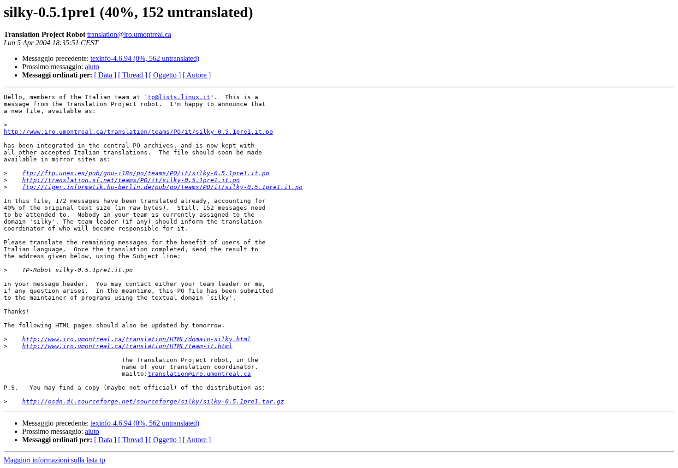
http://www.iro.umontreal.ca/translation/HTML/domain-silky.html (136, 339)
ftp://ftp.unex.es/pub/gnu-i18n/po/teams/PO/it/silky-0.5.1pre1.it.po (145, 173)
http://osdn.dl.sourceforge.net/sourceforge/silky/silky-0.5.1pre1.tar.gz (153, 401)
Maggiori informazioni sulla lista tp (54, 460)
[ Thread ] (132, 75)
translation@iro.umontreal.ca (129, 34)
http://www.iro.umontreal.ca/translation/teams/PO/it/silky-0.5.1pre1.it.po (138, 131)
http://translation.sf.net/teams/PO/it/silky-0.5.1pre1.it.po (131, 180)
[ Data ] (105, 75)
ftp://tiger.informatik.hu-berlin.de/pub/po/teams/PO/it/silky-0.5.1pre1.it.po (162, 187)
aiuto (92, 67)
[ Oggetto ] (165, 75)
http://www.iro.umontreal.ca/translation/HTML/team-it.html (127, 346)
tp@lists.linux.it (179, 97)
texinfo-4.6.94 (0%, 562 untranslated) (144, 58)
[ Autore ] (197, 75)
